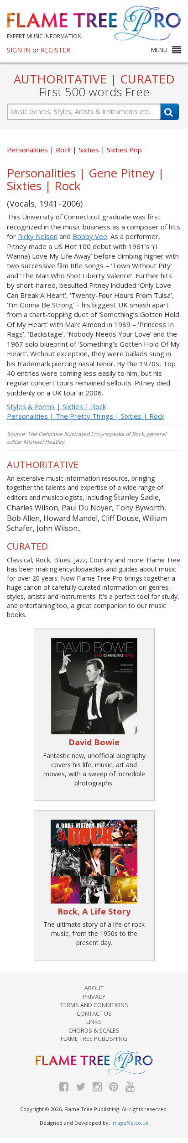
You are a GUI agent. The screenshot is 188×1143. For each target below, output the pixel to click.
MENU (159, 50)
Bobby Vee (90, 236)
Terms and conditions (94, 1005)
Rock (64, 149)
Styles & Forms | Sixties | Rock (56, 406)
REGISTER (55, 50)
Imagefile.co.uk (129, 1122)
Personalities (27, 149)
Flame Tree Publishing (94, 1038)
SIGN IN (19, 50)
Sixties (89, 149)
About (94, 988)
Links (94, 1022)
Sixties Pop (124, 149)
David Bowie (94, 742)
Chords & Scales (94, 1030)
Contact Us (94, 1013)
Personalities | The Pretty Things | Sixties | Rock (85, 416)
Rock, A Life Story (94, 911)
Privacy (94, 996)
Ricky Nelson (37, 236)
